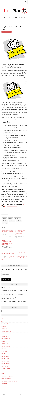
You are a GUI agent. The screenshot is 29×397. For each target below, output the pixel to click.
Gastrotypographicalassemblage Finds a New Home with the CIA (9, 231)
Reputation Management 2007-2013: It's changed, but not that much (6, 242)
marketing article (10, 257)
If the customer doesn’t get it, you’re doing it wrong (12, 294)
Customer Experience (6, 331)
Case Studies (4, 328)
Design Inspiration (5, 338)
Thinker (15, 31)
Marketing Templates (6, 363)
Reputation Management (7, 376)
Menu (4, 2)
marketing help (17, 257)
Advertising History (5, 318)
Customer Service (5, 336)
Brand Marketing (6, 31)
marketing (3, 257)
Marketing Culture (5, 356)
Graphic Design (4, 343)
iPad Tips (3, 348)
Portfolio (3, 373)
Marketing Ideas (10, 253)
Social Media (4, 383)
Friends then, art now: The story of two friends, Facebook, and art (20, 232)
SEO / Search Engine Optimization (9, 381)
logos (26, 256)
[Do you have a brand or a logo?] (14, 49)
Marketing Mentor (5, 361)
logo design (21, 256)
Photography (4, 371)
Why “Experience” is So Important (9, 287)
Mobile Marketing (5, 366)
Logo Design (23, 252)
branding (17, 256)
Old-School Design (5, 368)
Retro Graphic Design (6, 378)
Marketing (3, 253)
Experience (4, 341)
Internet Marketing (5, 346)
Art (2, 321)
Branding (17, 252)
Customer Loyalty (5, 333)
